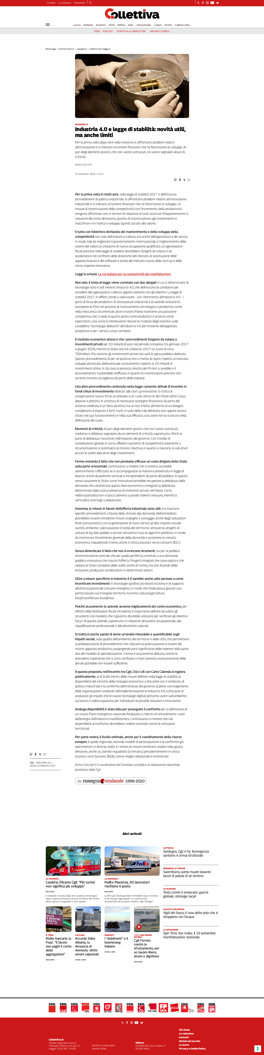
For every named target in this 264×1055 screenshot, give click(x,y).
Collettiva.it (56, 1039)
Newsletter (79, 2)
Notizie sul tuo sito (189, 1041)
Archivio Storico (66, 49)
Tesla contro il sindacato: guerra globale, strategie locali (186, 894)
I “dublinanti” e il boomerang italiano (116, 942)
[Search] (90, 3)
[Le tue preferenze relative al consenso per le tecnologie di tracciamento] (257, 1048)
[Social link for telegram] (217, 2)
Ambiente (88, 24)
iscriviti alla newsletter (131, 31)
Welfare (121, 24)
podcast (108, 31)
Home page (51, 49)
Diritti (112, 24)
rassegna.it (82, 49)
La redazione (64, 2)
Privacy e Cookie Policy (192, 1048)
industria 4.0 (43, 762)
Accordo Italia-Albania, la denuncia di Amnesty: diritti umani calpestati (87, 946)
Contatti (51, 2)
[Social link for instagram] (207, 2)
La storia (184, 1044)
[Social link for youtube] (212, 2)
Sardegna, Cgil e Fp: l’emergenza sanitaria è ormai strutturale (186, 853)
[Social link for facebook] (203, 2)
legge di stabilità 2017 (42, 765)
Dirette (168, 24)
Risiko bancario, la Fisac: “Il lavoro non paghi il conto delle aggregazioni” (58, 946)
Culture (158, 24)
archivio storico (160, 31)
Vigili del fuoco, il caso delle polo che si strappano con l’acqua (190, 915)
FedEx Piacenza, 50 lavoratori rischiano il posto (127, 884)
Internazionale (144, 24)
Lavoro (76, 24)
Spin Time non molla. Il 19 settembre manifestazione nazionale (189, 935)
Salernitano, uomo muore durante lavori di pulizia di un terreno (187, 874)
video (97, 31)
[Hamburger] (48, 25)
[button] (175, 180)
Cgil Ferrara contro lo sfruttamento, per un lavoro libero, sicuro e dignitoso (146, 948)
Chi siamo (184, 1029)
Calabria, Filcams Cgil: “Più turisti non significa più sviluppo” (70, 884)
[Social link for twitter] (198, 2)
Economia (101, 24)
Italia (130, 24)
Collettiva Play (182, 24)
